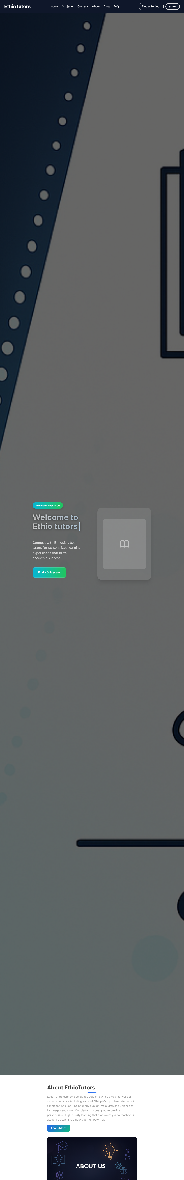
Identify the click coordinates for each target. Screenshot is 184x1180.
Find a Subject (151, 6)
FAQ (116, 6)
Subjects (67, 6)
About (96, 6)
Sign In (172, 6)
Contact (82, 6)
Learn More (58, 1128)
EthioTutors (17, 6)
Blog (107, 6)
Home (54, 6)
